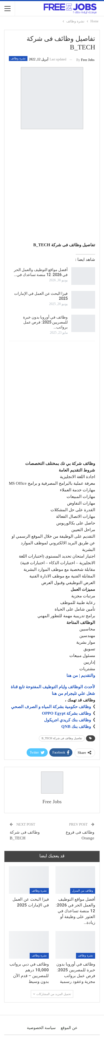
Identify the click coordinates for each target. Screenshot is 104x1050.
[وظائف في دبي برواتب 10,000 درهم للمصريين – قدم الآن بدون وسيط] (29, 945)
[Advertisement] (52, 186)
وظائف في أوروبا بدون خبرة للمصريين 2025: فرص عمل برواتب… (45, 322)
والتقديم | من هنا (81, 675)
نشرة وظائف (18, 58)
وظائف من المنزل (82, 890)
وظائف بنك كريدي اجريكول (67, 720)
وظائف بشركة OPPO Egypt (66, 713)
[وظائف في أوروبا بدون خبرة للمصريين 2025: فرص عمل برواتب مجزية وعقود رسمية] (83, 323)
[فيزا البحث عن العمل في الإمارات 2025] (83, 300)
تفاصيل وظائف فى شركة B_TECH (62, 738)
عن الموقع (69, 1028)
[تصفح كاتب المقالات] (52, 782)
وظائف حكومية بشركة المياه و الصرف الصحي (51, 706)
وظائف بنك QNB (76, 726)
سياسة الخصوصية (41, 1028)
